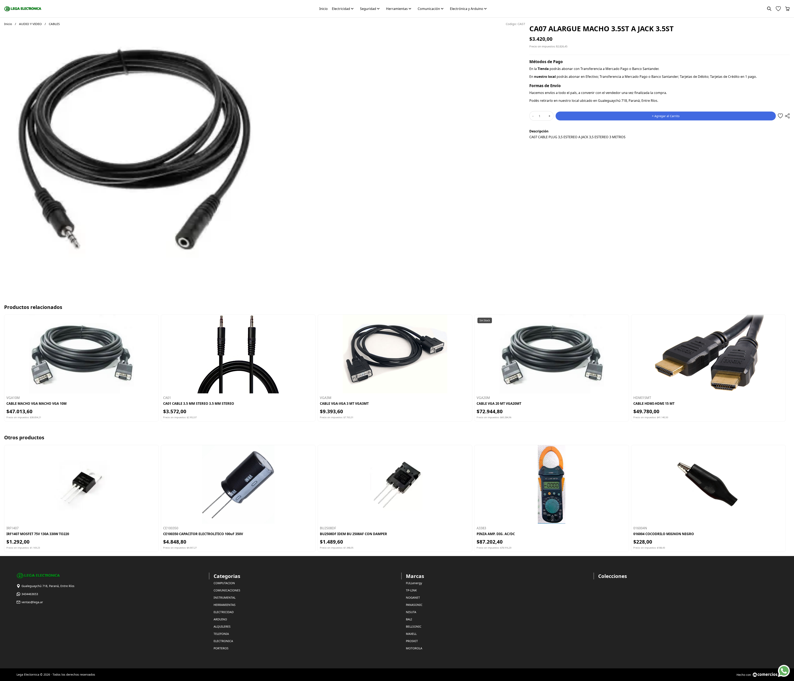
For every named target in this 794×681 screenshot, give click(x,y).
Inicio (8, 24)
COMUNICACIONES (227, 590)
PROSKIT (412, 641)
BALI (409, 619)
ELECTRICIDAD (224, 612)
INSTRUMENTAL (225, 597)
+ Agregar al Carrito (665, 116)
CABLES (54, 24)
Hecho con (744, 675)
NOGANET (413, 597)
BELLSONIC (413, 626)
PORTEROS (221, 648)
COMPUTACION (224, 583)
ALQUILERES (222, 626)
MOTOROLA (414, 648)
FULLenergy (414, 583)
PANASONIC (414, 605)
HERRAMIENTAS (225, 605)
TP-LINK (411, 590)
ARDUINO (220, 619)
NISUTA (411, 612)
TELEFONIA (221, 634)
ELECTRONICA (223, 641)
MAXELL (411, 634)
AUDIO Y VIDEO (31, 24)
